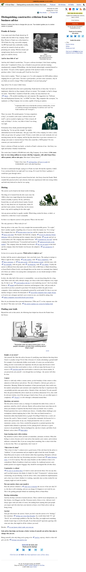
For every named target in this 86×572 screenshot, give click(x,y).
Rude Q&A (23, 430)
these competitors (43, 260)
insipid (12, 285)
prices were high (9, 235)
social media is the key (23, 283)
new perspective (47, 247)
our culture (45, 264)
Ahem (6, 96)
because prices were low (25, 232)
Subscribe (25, 545)
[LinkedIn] (73, 9)
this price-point (22, 262)
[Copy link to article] (41, 549)
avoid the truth (17, 369)
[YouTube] (70, 9)
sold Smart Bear (33, 162)
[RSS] (80, 9)
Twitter (26, 565)
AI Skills (71, 4)
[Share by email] (35, 549)
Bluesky (36, 565)
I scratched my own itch (44, 239)
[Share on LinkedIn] (23, 549)
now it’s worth (43, 162)
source (47, 351)
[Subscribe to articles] (84, 9)
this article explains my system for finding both (38, 304)
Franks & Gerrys (70, 44)
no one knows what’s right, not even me (21, 527)
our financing (32, 264)
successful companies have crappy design (43, 292)
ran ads (46, 237)
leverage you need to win (19, 540)
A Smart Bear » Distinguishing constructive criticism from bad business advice (31, 4)
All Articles (62, 4)
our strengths (8, 264)
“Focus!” (17, 397)
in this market (27, 260)
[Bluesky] (77, 9)
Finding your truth (70, 48)
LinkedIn (30, 565)
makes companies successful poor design (18, 297)
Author (79, 4)
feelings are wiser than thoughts (25, 516)
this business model (37, 262)
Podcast (52, 4)
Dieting (67, 46)
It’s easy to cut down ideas (15, 471)
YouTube (42, 565)
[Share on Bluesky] (29, 549)
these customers (8, 262)
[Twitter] (66, 9)
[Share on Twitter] (17, 549)
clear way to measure (30, 486)
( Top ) (67, 42)
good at (37, 537)
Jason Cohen (33, 567)
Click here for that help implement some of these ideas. (29, 555)
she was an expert (43, 244)
